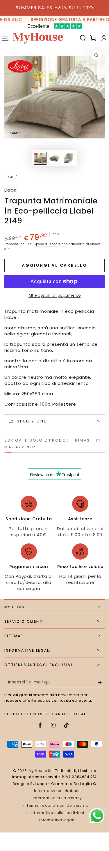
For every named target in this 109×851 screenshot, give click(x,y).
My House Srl (41, 770)
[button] (83, 38)
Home (9, 177)
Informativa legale (57, 820)
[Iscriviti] (101, 682)
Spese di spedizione (51, 244)
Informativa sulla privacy (57, 798)
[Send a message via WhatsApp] (97, 816)
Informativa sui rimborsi (57, 790)
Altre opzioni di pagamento (54, 295)
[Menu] (5, 38)
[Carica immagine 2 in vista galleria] (54, 158)
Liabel (11, 190)
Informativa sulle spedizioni (57, 812)
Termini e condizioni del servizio (57, 805)
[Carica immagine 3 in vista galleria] (69, 158)
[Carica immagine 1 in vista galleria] (40, 158)
